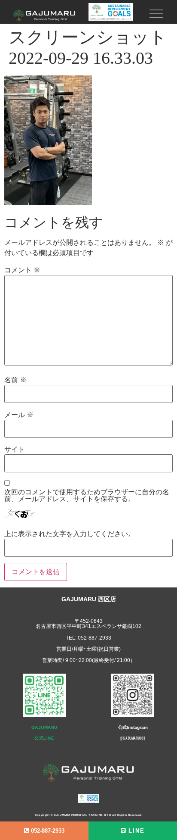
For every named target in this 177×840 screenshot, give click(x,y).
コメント (22, 270)
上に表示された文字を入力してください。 (69, 534)
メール (19, 415)
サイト (14, 449)
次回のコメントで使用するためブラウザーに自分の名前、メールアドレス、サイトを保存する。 (86, 496)
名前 (15, 380)
